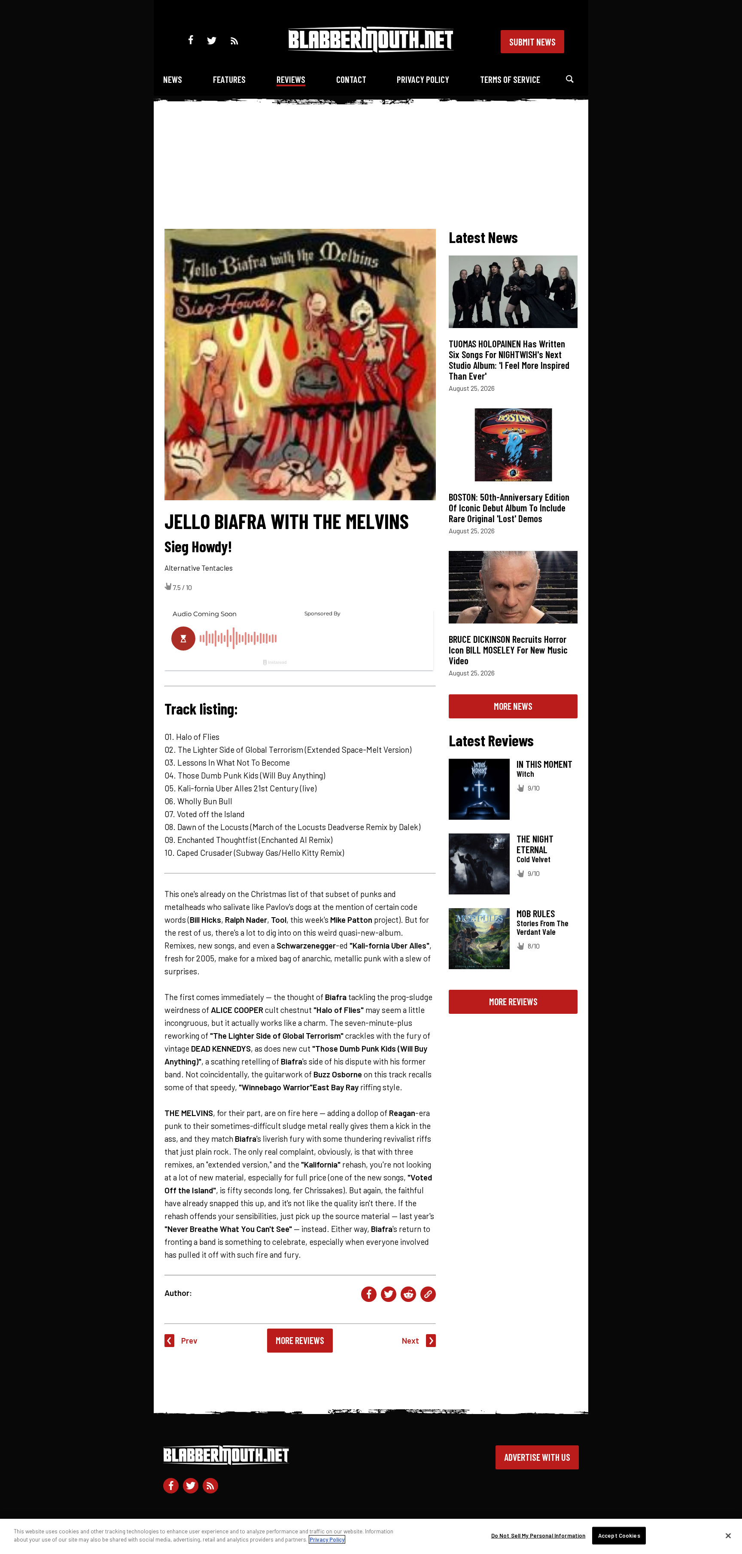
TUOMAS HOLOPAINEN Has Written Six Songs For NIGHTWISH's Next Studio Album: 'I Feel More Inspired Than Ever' (509, 360)
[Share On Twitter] (388, 1294)
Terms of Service (510, 79)
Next (410, 1340)
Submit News (532, 41)
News (172, 79)
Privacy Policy (423, 79)
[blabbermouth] (371, 50)
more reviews (513, 1001)
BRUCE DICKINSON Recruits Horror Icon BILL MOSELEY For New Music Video (508, 649)
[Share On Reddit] (408, 1294)
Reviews (291, 79)
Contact (351, 79)
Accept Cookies (619, 1535)
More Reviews (300, 1340)
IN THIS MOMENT (544, 764)
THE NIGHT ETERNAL (535, 844)
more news (513, 706)
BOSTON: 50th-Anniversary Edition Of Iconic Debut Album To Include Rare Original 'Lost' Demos (509, 507)
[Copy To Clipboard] (428, 1294)
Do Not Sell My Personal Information (538, 1535)
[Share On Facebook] (369, 1294)
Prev (189, 1340)
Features (229, 79)
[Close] (728, 1535)
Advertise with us (537, 1457)
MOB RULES (536, 913)
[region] (371, 1536)
